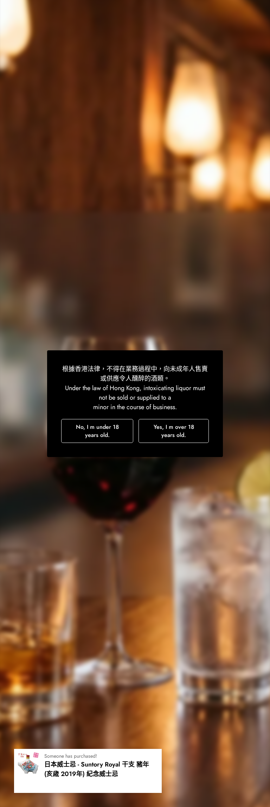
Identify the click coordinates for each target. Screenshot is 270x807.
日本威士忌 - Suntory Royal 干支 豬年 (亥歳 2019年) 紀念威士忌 (96, 769)
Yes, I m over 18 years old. (174, 431)
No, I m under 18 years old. (97, 431)
